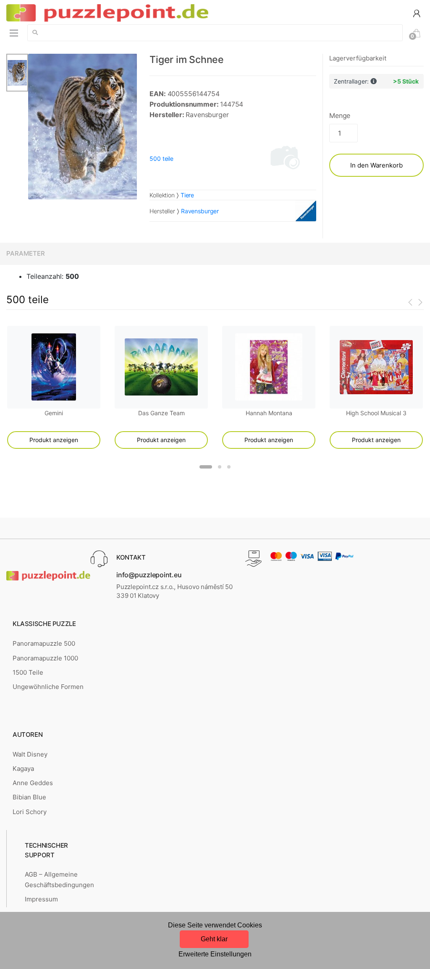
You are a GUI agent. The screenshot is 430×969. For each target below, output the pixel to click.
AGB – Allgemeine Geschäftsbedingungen (59, 879)
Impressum (41, 899)
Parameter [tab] (25, 253)
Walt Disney (30, 754)
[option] (82, 126)
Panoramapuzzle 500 (44, 643)
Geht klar (214, 939)
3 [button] (229, 467)
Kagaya (23, 769)
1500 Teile (28, 672)
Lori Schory (30, 812)
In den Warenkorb (376, 165)
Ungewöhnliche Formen (48, 687)
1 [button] (205, 467)
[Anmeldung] (416, 13)
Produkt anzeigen (53, 439)
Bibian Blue (29, 797)
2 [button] (219, 467)
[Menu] (13, 33)
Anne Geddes (33, 783)
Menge (339, 115)
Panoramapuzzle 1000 (45, 658)
